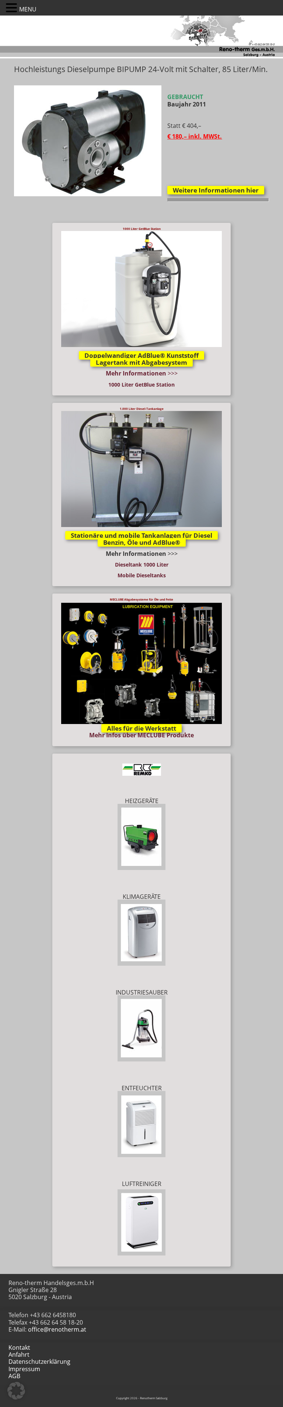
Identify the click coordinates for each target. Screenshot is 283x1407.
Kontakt (19, 1347)
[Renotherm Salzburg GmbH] (141, 56)
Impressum (24, 1369)
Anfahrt (18, 1354)
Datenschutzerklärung (39, 1361)
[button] (12, 8)
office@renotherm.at (57, 1329)
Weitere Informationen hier (216, 190)
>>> (142, 373)
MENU (27, 9)
